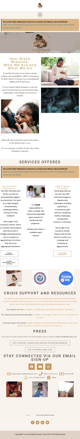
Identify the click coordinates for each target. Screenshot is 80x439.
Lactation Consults (9, 187)
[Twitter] (37, 422)
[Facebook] (32, 422)
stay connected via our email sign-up (40, 358)
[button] (3, 278)
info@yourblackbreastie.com (66, 337)
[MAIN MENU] (40, 14)
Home (28, 415)
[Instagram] (42, 422)
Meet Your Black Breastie (45, 415)
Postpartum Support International (14, 323)
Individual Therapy (62, 187)
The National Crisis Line (15, 309)
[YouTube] (47, 422)
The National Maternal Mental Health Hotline (16, 315)
